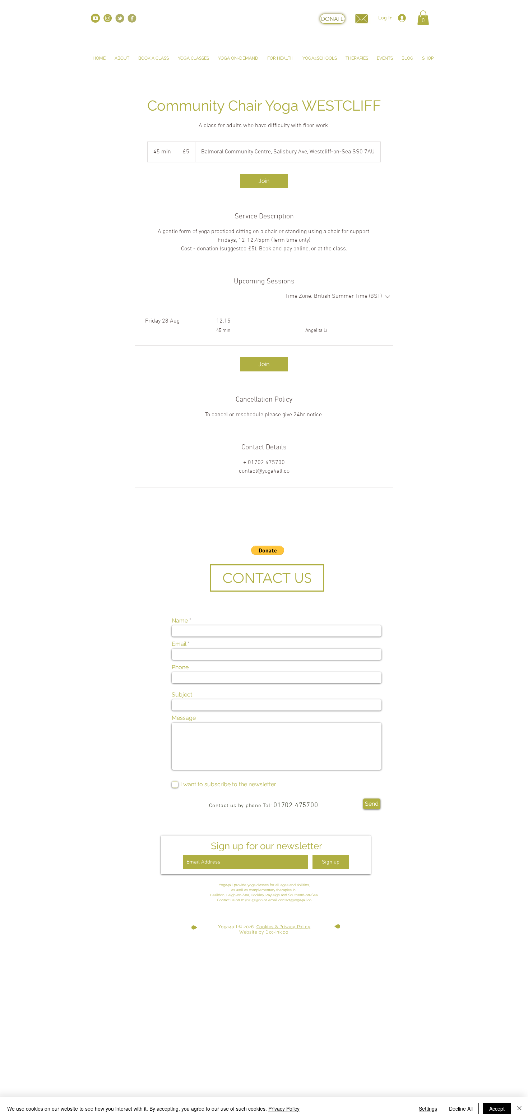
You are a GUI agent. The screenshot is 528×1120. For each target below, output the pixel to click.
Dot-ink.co (276, 932)
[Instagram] (107, 18)
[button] (423, 17)
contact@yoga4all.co (294, 900)
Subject (182, 695)
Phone (180, 667)
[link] (264, 181)
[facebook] (132, 18)
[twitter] (119, 18)
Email (179, 644)
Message (184, 718)
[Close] (519, 1108)
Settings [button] (428, 1108)
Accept (497, 1108)
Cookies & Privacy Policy (283, 926)
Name (180, 621)
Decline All (461, 1108)
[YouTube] (95, 18)
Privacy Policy (284, 1108)
